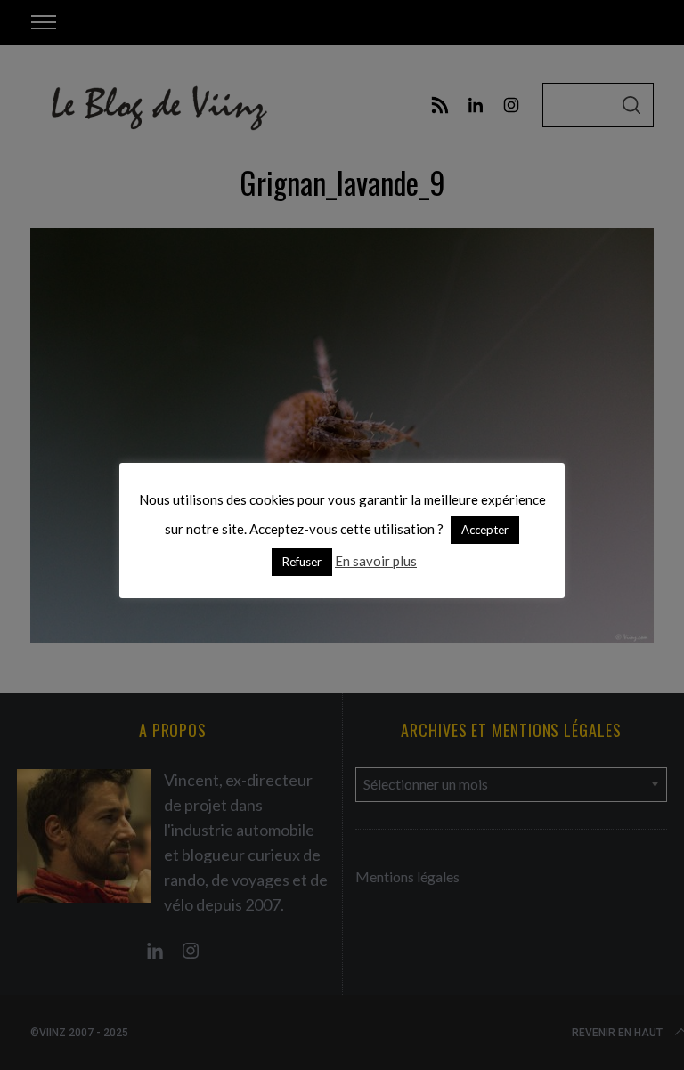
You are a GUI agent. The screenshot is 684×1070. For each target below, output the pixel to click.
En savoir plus (376, 561)
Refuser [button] (302, 562)
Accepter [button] (485, 530)
